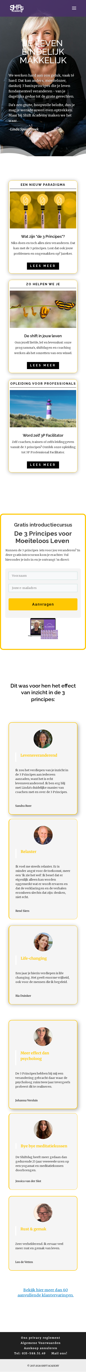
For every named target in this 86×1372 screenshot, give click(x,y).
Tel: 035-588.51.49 (30, 1353)
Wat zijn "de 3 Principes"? (43, 236)
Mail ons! (59, 1353)
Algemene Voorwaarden (41, 1343)
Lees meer (43, 266)
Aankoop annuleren (40, 1348)
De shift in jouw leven (43, 336)
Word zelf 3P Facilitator (43, 435)
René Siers (22, 911)
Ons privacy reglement (40, 1338)
